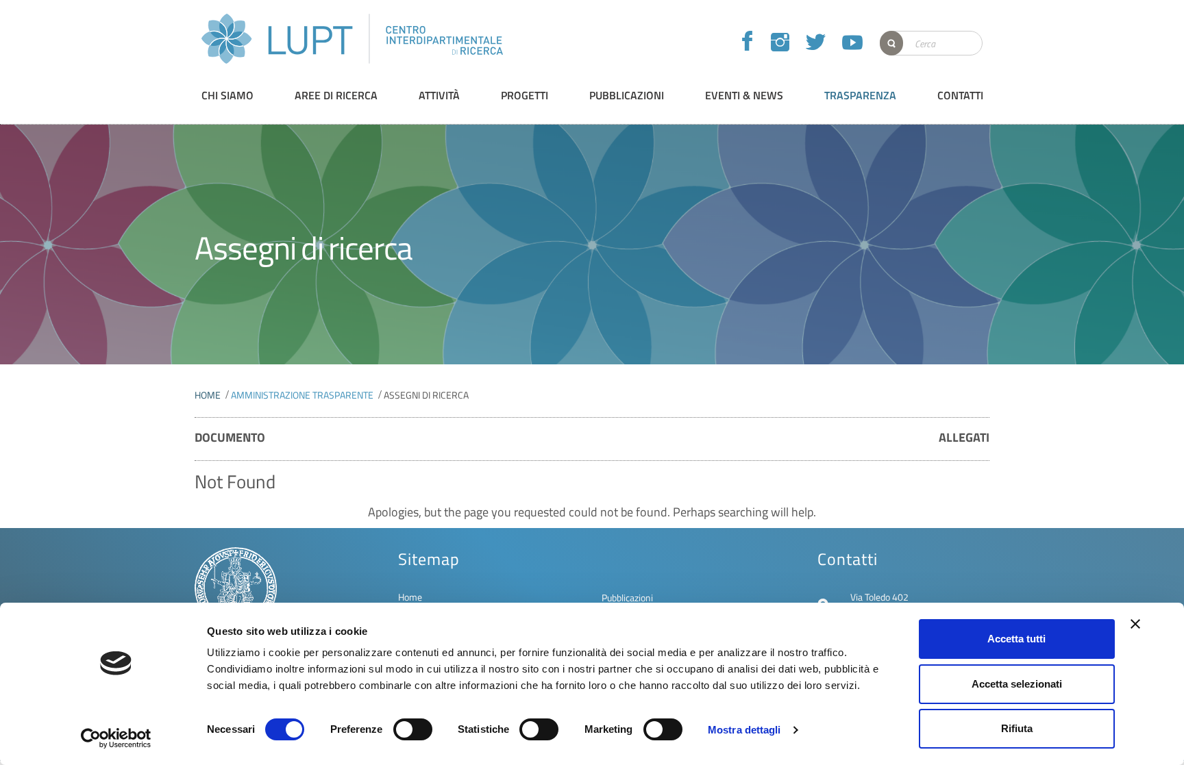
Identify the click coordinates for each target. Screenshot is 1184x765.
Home (208, 395)
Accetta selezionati (1017, 684)
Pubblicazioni (627, 597)
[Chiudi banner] (1135, 624)
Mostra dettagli (744, 730)
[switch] (412, 729)
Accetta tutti (1016, 638)
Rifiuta (1017, 728)
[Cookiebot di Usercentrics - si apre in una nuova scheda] (116, 738)
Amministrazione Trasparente (302, 395)
